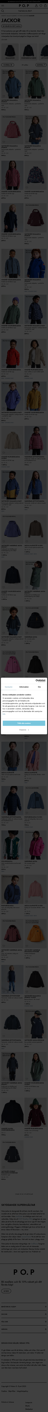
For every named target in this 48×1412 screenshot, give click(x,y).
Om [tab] (39, 687)
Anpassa (22, 730)
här (4, 714)
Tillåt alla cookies (24, 723)
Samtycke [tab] (9, 687)
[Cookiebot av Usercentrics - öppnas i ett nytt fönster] (35, 680)
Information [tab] (24, 687)
